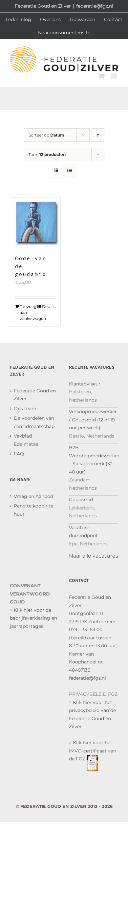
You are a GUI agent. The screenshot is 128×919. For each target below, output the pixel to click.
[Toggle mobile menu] (114, 76)
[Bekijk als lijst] (69, 170)
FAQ (19, 454)
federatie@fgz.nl (94, 6)
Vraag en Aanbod (33, 496)
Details (48, 306)
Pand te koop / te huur (33, 510)
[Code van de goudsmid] (35, 223)
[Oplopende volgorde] (98, 135)
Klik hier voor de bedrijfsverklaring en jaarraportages (33, 618)
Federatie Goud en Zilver (35, 395)
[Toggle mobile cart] (101, 76)
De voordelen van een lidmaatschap (34, 422)
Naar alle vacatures (93, 556)
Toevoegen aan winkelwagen (27, 312)
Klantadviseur (84, 384)
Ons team (25, 409)
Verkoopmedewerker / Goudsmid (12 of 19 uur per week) (93, 420)
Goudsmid (81, 500)
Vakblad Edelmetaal (27, 440)
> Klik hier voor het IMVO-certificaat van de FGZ (92, 751)
